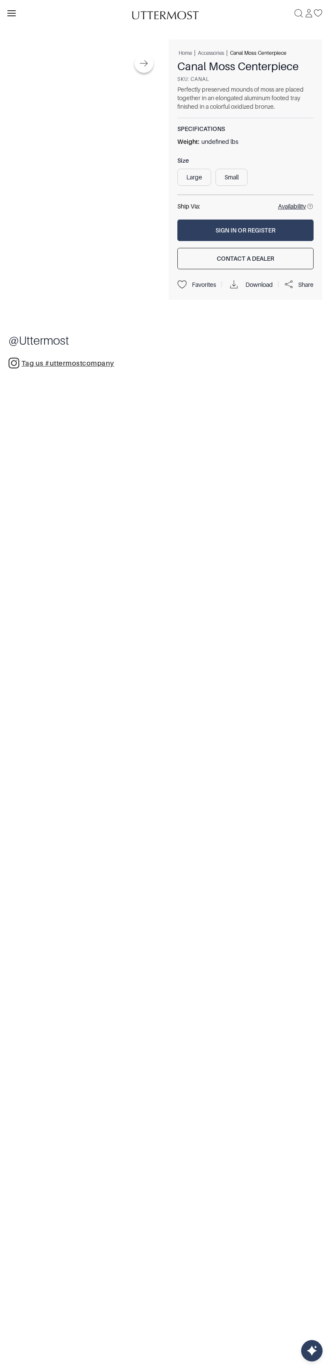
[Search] (298, 13)
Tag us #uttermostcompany (67, 363)
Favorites (204, 284)
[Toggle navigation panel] (11, 13)
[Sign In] (309, 13)
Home (185, 53)
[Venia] (164, 13)
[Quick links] (312, 1350)
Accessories (211, 53)
